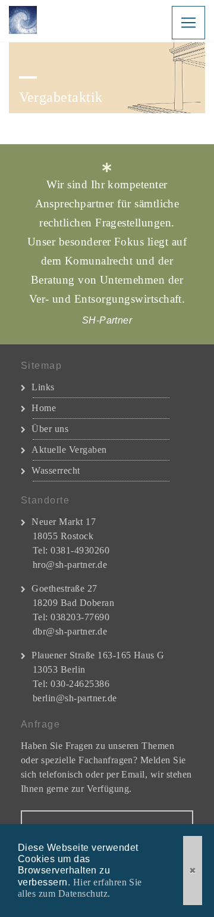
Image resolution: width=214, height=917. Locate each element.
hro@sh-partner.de (70, 564)
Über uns (50, 429)
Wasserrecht (56, 470)
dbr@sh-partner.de (70, 631)
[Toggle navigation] (188, 22)
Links (43, 387)
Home (44, 408)
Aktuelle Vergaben (69, 449)
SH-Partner (25, 21)
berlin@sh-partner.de (75, 698)
